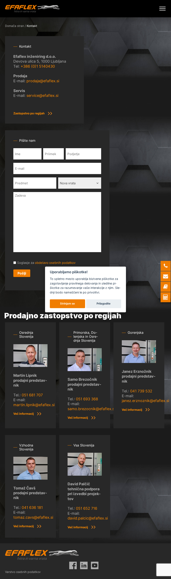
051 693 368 (87, 399)
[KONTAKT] (166, 287)
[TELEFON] (166, 266)
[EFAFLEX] (32, 8)
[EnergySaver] (166, 297)
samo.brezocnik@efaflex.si (91, 409)
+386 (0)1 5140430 (38, 66)
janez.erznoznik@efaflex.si (145, 400)
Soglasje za (46, 263)
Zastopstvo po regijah (29, 113)
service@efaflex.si (42, 95)
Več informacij (23, 413)
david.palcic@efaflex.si (88, 518)
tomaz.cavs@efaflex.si (33, 517)
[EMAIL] (166, 276)
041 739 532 (141, 391)
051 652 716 (86, 508)
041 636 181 (32, 507)
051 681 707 (32, 395)
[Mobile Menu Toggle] (162, 8)
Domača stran (14, 26)
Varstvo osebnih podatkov (23, 572)
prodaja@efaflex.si (42, 81)
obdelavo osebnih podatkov (55, 263)
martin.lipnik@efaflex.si (34, 405)
